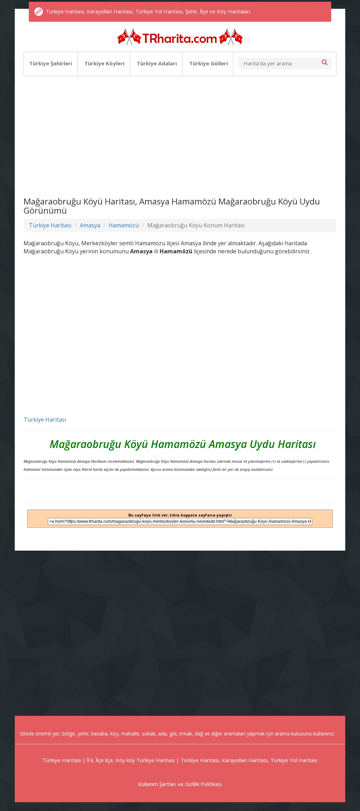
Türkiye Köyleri (104, 63)
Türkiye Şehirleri (50, 63)
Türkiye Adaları (157, 63)
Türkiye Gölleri (208, 63)
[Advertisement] (180, 133)
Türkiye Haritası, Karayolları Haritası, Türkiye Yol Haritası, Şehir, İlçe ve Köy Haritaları (148, 11)
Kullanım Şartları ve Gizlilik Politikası (180, 783)
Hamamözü (124, 225)
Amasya (90, 225)
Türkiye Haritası (50, 225)
